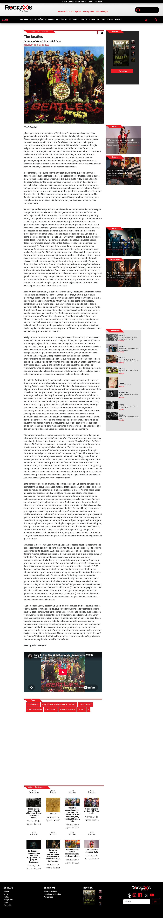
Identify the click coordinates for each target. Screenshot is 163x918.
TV (98, 19)
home (33, 32)
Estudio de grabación (52, 894)
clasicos (45, 32)
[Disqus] (64, 747)
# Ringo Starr (50, 709)
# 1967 (81, 709)
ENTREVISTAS (61, 19)
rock (38, 32)
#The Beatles (32, 704)
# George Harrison (67, 709)
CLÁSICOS (42, 19)
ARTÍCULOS (74, 19)
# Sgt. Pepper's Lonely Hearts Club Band (59, 704)
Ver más (121, 341)
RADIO (92, 19)
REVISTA (84, 19)
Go (155, 901)
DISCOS (33, 19)
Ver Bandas (48, 897)
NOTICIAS (24, 19)
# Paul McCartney (34, 709)
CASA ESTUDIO (107, 19)
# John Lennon (85, 704)
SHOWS (51, 19)
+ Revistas (122, 71)
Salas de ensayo (50, 891)
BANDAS (118, 19)
